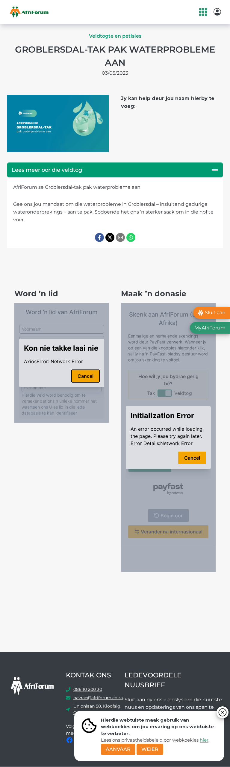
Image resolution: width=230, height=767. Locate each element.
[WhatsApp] (130, 237)
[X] (109, 237)
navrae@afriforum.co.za (98, 697)
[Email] (120, 237)
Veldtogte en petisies (115, 36)
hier (204, 740)
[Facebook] (99, 237)
